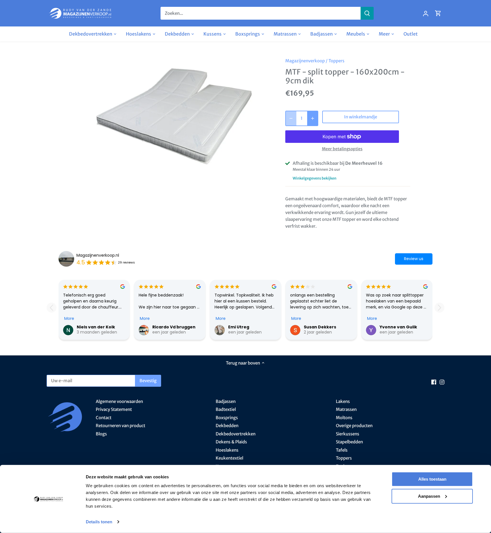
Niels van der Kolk (96, 327)
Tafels (342, 450)
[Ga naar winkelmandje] (438, 13)
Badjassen (226, 401)
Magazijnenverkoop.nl (97, 255)
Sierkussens (347, 434)
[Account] (425, 13)
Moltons (344, 417)
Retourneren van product (120, 425)
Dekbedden (227, 425)
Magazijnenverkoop (305, 60)
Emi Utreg (238, 327)
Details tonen (99, 521)
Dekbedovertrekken (235, 434)
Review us (413, 259)
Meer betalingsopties (342, 149)
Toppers (336, 60)
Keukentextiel (229, 458)
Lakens (343, 401)
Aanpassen (429, 495)
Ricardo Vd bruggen (173, 327)
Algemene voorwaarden (119, 401)
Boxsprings (227, 417)
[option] (176, 116)
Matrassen (346, 409)
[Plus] (312, 118)
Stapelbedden (349, 441)
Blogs (101, 434)
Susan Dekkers (320, 327)
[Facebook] (433, 381)
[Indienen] (367, 13)
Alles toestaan (432, 479)
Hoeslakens (227, 450)
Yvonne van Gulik (398, 327)
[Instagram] (442, 381)
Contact (103, 417)
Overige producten (354, 425)
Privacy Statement (114, 409)
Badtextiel (226, 409)
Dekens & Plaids (231, 441)
